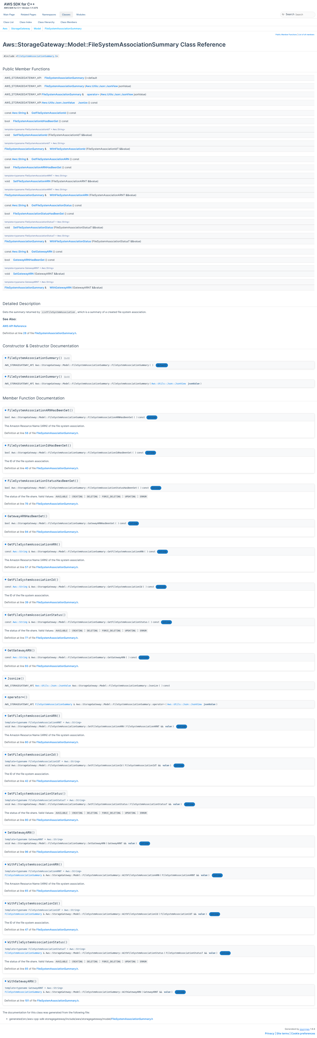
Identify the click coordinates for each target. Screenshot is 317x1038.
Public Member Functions (286, 35)
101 (27, 1000)
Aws (5, 28)
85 (26, 968)
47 (26, 929)
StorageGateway (20, 28)
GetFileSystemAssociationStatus (52, 205)
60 (26, 742)
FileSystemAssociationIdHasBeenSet (35, 121)
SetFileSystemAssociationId (30, 135)
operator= (93, 94)
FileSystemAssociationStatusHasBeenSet (38, 213)
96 (26, 851)
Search (290, 14)
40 (26, 468)
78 (26, 503)
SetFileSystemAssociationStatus (33, 227)
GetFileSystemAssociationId (49, 112)
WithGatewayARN (61, 287)
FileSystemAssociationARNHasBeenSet (37, 167)
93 (26, 666)
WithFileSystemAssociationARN (69, 195)
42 (26, 781)
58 (26, 433)
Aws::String (19, 112)
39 (26, 602)
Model (37, 28)
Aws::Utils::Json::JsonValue (58, 102)
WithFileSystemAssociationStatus (70, 241)
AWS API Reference (14, 326)
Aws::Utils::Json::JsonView (102, 86)
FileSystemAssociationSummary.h (37, 56)
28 (24, 333)
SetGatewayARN (23, 273)
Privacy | (270, 1033)
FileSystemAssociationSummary (63, 28)
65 (26, 890)
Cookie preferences (303, 1033)
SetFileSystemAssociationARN (32, 181)
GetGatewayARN (42, 251)
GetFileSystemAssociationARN (50, 159)
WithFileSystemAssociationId (67, 148)
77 (26, 637)
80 (26, 820)
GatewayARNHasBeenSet (29, 259)
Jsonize (83, 102)
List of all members (306, 35)
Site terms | (283, 1033)
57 (26, 567)
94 (26, 531)
